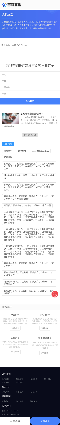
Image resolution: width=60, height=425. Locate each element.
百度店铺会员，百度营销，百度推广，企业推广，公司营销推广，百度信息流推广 (29, 197)
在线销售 (19, 379)
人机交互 (22, 45)
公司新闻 (5, 392)
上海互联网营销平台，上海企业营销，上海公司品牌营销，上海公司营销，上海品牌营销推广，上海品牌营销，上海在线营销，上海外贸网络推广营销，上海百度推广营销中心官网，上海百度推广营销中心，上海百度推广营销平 (29, 217)
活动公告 (33, 392)
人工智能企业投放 (40, 151)
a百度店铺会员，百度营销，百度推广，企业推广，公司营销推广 (28, 282)
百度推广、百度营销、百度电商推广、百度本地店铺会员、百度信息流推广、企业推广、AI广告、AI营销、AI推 (29, 166)
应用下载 (5, 382)
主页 (14, 45)
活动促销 (33, 379)
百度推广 (5, 401)
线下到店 (47, 379)
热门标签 (19, 401)
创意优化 (22, 151)
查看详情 (15, 328)
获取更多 (45, 353)
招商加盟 (19, 382)
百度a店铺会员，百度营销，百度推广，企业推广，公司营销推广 (28, 273)
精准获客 (8, 157)
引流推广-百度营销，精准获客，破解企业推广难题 (27, 205)
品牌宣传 (5, 379)
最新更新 (33, 401)
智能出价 (8, 151)
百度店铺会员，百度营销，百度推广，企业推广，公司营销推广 (29, 264)
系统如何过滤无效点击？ (32, 114)
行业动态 (19, 392)
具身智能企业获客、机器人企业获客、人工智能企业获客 (29, 176)
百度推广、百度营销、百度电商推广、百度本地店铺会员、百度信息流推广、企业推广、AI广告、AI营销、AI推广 (29, 187)
